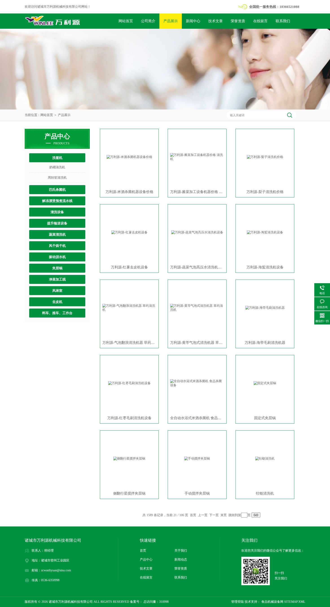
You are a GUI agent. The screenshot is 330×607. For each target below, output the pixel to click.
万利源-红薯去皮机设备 (129, 267)
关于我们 (180, 550)
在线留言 (260, 21)
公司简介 (148, 21)
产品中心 (146, 559)
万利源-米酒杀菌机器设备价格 (129, 192)
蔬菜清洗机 (57, 234)
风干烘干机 (57, 246)
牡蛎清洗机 (265, 493)
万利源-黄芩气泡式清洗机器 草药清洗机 (197, 342)
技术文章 (215, 21)
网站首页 (126, 21)
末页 (223, 515)
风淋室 (57, 290)
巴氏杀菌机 (57, 189)
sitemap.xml (294, 601)
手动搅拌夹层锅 (197, 493)
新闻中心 (193, 21)
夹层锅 (57, 268)
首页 (193, 515)
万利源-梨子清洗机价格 (265, 192)
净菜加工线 (57, 279)
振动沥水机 (57, 257)
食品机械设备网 (271, 601)
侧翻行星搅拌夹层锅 (129, 493)
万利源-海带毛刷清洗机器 (265, 342)
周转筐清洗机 (57, 177)
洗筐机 (57, 158)
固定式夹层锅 (265, 418)
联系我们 (283, 21)
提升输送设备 (57, 223)
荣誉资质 (238, 21)
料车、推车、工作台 (57, 313)
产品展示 (170, 21)
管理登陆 (237, 601)
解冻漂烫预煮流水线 (57, 201)
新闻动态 (180, 559)
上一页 (202, 515)
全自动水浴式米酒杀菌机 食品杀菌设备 (197, 418)
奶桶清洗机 (57, 167)
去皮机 (57, 302)
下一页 (214, 515)
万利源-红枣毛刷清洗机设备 (129, 418)
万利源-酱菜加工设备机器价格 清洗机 (197, 192)
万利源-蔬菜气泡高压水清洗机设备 (197, 267)
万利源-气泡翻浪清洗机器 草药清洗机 (129, 342)
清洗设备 (57, 212)
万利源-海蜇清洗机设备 (265, 267)
